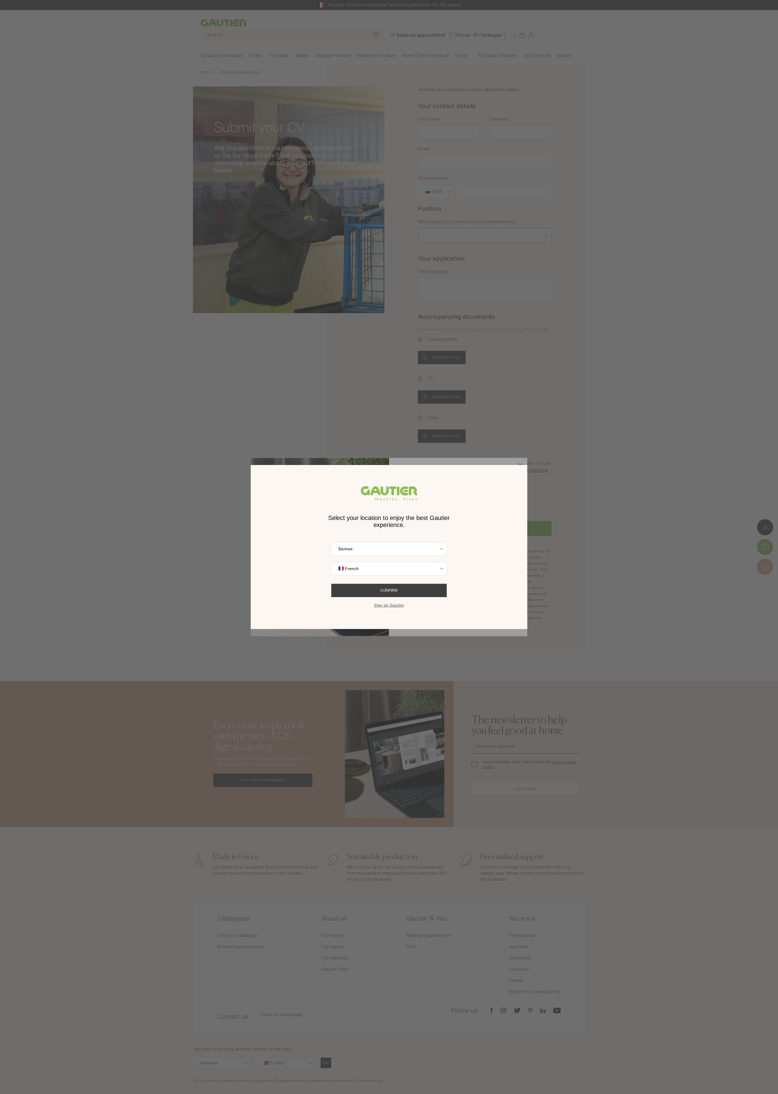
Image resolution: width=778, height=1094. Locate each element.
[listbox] (389, 549)
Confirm (389, 590)
